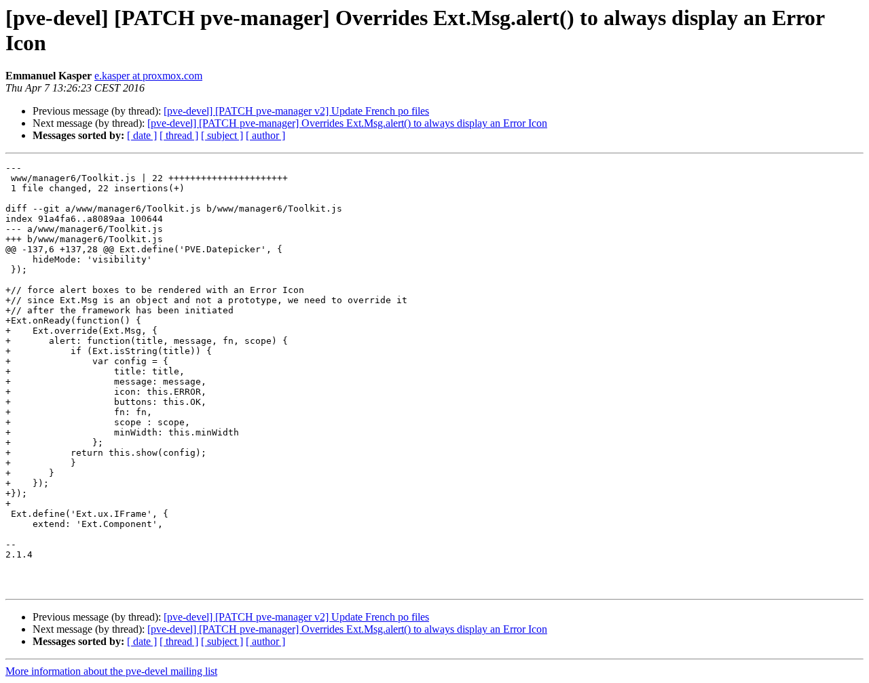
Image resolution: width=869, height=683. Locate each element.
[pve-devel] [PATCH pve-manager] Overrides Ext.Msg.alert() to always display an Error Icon (347, 123)
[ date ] (142, 135)
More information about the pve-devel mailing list (111, 671)
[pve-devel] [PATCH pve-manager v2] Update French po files (296, 111)
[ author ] (265, 135)
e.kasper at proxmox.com (148, 75)
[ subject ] (222, 135)
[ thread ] (179, 135)
